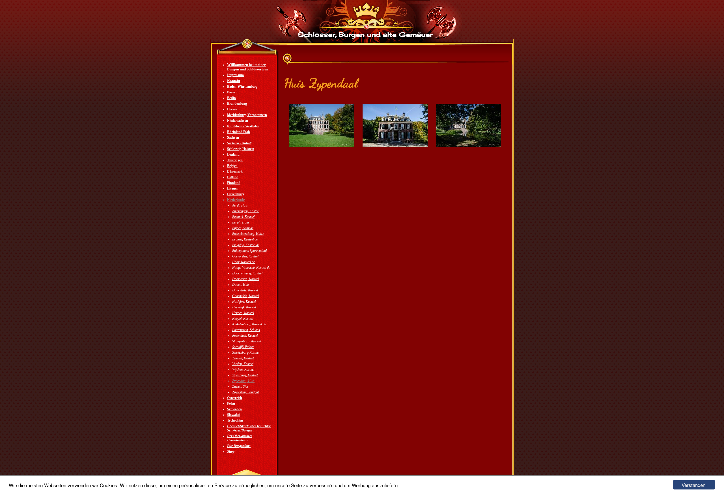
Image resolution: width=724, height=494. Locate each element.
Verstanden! (694, 484)
